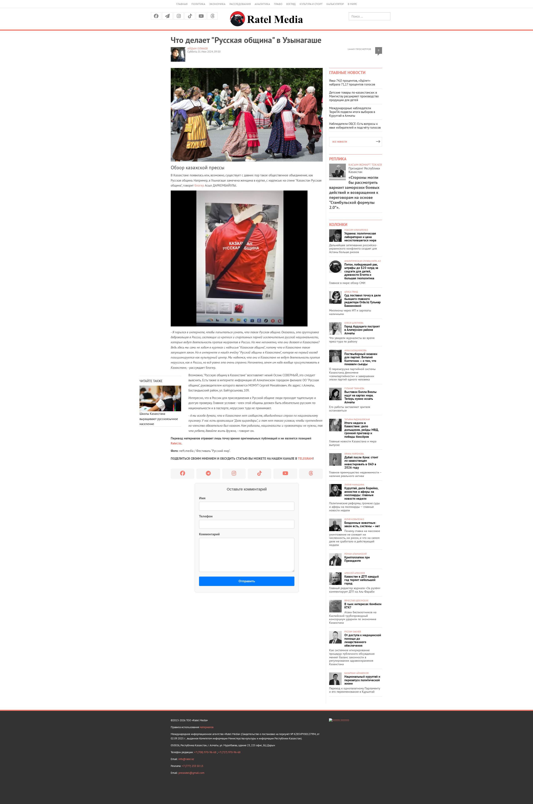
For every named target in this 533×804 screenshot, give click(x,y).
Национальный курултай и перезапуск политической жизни (362, 680)
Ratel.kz (176, 443)
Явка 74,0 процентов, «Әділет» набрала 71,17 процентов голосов (352, 82)
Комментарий (209, 534)
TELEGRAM (305, 458)
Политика (198, 4)
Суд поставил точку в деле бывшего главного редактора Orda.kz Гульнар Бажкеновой (362, 300)
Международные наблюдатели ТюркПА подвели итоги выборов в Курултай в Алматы (352, 112)
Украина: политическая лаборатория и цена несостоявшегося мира (360, 236)
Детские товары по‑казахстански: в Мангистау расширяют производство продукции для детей (354, 96)
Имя (202, 498)
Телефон (206, 516)
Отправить (247, 581)
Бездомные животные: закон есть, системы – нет (362, 524)
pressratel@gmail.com (191, 773)
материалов (206, 727)
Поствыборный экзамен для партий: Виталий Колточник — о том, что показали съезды (360, 359)
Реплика (337, 159)
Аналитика (262, 4)
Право (278, 4)
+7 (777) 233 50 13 (192, 766)
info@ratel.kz (186, 759)
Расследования (240, 4)
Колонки (338, 224)
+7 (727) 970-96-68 (229, 752)
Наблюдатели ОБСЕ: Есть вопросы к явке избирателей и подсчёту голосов (355, 125)
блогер (199, 185)
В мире (352, 4)
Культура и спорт (311, 4)
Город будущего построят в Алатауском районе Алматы (362, 329)
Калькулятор (335, 4)
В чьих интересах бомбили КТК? (362, 606)
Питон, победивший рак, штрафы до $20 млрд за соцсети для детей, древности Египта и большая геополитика (361, 271)
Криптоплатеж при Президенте (357, 559)
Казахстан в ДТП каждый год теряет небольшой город (361, 579)
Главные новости (347, 72)
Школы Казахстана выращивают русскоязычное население (158, 419)
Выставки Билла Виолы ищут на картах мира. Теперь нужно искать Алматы (360, 397)
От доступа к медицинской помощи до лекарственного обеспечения (362, 640)
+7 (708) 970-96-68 (205, 752)
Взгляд (291, 4)
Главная (181, 4)
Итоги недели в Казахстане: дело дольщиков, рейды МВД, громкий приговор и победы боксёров (361, 430)
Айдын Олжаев (197, 48)
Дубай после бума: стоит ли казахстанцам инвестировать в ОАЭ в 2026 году (361, 462)
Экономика (217, 4)
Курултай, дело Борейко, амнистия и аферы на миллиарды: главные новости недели (361, 493)
